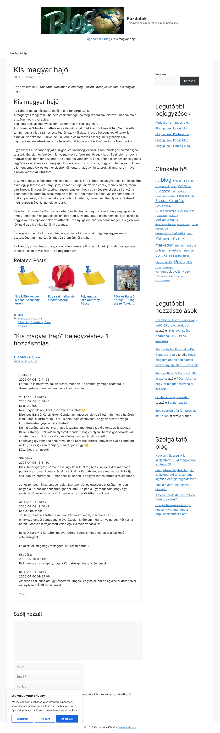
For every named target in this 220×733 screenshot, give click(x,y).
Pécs (179, 261)
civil (173, 191)
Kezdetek (137, 18)
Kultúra (162, 238)
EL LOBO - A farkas (27, 357)
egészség (183, 195)
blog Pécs (189, 181)
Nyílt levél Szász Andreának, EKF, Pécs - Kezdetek (172, 336)
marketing (164, 245)
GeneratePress (127, 727)
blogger (178, 180)
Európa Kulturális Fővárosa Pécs (174, 211)
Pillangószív (188, 251)
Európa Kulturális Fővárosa (169, 203)
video (186, 271)
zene (177, 276)
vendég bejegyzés (168, 271)
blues (174, 186)
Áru (183, 276)
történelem (168, 267)
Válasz (23, 594)
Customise (22, 718)
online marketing (168, 250)
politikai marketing (179, 255)
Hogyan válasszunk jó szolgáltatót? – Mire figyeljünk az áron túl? (175, 460)
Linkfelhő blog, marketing (172, 397)
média (191, 245)
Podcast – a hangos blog (172, 122)
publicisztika (35, 318)
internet (159, 229)
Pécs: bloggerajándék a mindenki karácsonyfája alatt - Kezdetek (176, 360)
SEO (189, 262)
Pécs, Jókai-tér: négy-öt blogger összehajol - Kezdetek (176, 384)
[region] (44, 708)
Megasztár (180, 246)
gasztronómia (161, 216)
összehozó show (162, 281)
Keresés (160, 74)
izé (166, 228)
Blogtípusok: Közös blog (171, 140)
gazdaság (173, 216)
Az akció (23, 325)
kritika (189, 234)
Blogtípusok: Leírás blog (171, 128)
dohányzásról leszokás (165, 196)
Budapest (162, 191)
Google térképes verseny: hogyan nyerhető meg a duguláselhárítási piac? (173, 509)
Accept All (67, 718)
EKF (193, 195)
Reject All (45, 718)
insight (195, 225)
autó (157, 181)
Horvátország (183, 224)
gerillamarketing (166, 219)
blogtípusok (162, 186)
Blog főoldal (93, 39)
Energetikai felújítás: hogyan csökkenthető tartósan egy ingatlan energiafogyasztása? (175, 474)
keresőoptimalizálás (170, 233)
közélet (22, 318)
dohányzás (182, 191)
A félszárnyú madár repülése (34, 322)
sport (158, 267)
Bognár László (177, 402)
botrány (184, 186)
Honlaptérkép (18, 53)
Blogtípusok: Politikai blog (173, 134)
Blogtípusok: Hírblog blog (172, 146)
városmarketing (164, 276)
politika (161, 255)
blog (107, 39)
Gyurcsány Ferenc (165, 224)
